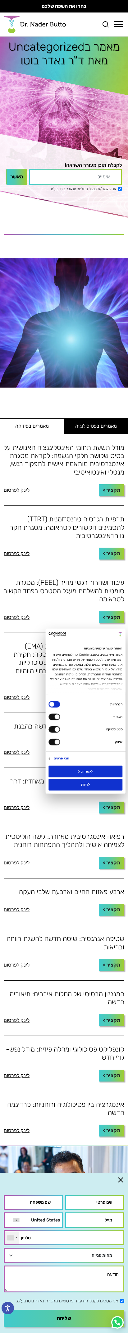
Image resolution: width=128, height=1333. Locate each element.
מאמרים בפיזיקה (32, 426)
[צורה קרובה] (120, 1179)
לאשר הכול (85, 771)
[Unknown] (12, 1237)
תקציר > (111, 490)
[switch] (55, 716)
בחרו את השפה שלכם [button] (64, 6)
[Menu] (118, 24)
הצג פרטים (61, 758)
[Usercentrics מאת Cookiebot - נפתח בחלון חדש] (66, 634)
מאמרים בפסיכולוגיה (96, 426)
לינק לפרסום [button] (17, 617)
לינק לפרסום (17, 490)
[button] (117, 1322)
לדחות (85, 784)
